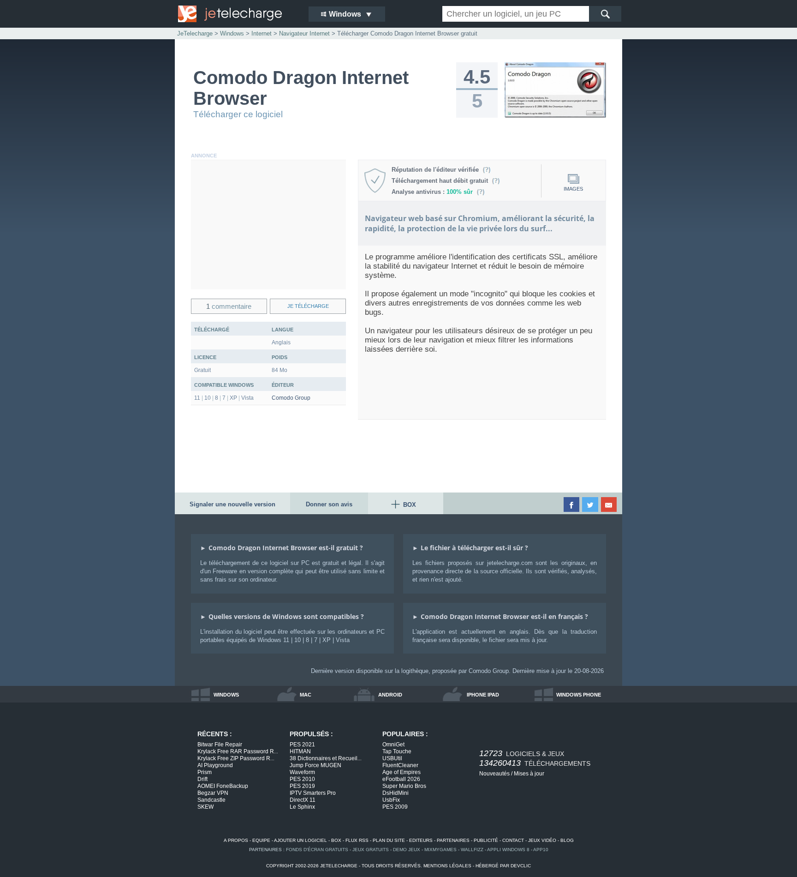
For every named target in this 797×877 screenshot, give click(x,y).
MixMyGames (440, 849)
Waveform (302, 772)
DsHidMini (395, 793)
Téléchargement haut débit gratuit (442, 180)
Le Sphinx (302, 807)
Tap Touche (396, 751)
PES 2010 (302, 779)
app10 (540, 849)
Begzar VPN (212, 793)
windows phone (578, 694)
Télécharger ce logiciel (238, 114)
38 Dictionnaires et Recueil (326, 758)
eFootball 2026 (401, 779)
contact (513, 840)
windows (226, 694)
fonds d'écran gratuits (317, 849)
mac (305, 694)
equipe (261, 840)
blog (567, 840)
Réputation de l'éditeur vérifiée (437, 169)
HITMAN (300, 751)
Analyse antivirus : (432, 191)
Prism (204, 772)
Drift (202, 779)
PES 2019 (302, 786)
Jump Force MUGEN (315, 765)
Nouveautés (494, 773)
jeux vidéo (542, 840)
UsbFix (391, 800)
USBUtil (392, 758)
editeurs (421, 840)
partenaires (453, 840)
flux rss (357, 840)
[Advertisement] (268, 224)
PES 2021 (302, 744)
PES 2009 (395, 807)
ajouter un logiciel (300, 840)
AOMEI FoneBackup (222, 786)
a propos (236, 840)
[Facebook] (572, 504)
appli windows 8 (508, 849)
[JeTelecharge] (237, 14)
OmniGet (393, 744)
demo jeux (406, 849)
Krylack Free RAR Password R (237, 751)
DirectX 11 (302, 800)
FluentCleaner (400, 765)
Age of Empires (401, 772)
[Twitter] (590, 504)
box (336, 840)
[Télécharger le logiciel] (555, 116)
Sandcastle (211, 800)
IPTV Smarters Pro (313, 793)
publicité (486, 840)
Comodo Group (291, 398)
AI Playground (215, 765)
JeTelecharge (195, 33)
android (390, 694)
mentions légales (447, 865)
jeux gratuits (370, 849)
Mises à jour (529, 773)
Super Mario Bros (404, 786)
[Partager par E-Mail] (609, 504)
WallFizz (472, 849)
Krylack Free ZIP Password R (235, 758)
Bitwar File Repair (219, 744)
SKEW (205, 807)
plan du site (389, 840)
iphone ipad (483, 694)
